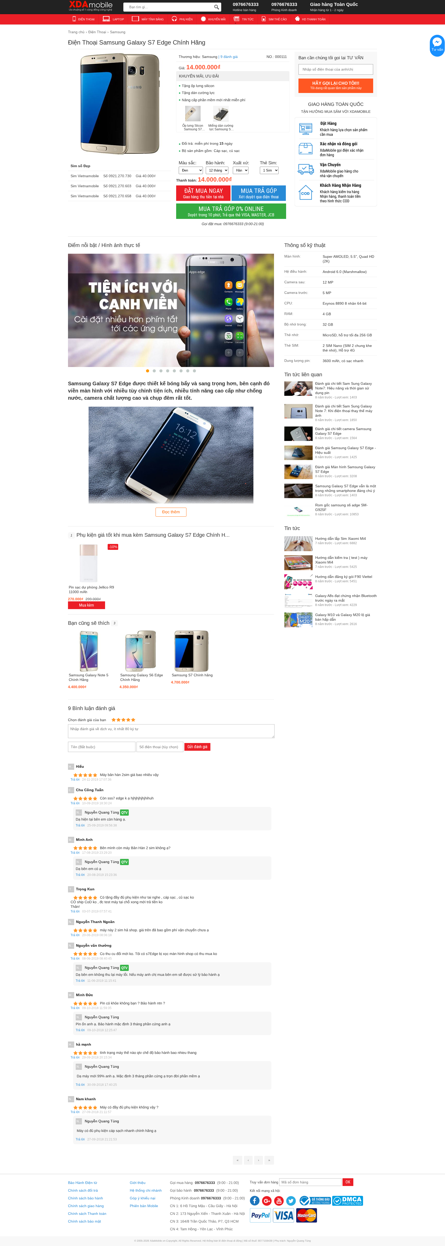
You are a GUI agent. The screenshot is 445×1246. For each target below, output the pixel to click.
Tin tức (292, 528)
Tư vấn (437, 49)
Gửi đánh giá (197, 746)
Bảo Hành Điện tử (82, 1183)
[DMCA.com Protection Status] (347, 1200)
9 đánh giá (229, 57)
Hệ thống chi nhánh (146, 1190)
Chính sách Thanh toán (87, 1213)
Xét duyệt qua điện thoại (259, 193)
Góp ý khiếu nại (142, 1198)
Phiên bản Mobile (144, 1206)
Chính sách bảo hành (85, 1198)
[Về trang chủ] (94, 6)
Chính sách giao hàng (86, 1206)
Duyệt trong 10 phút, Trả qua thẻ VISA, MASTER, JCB (231, 211)
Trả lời (75, 779)
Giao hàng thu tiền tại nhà (203, 193)
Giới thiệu (138, 1183)
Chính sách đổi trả (83, 1190)
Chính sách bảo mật (84, 1221)
